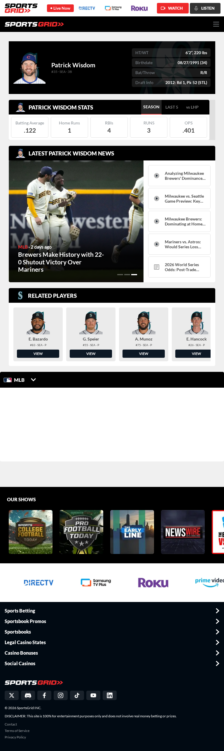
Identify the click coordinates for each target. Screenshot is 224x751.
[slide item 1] (120, 274)
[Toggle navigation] (216, 24)
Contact (11, 724)
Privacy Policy (15, 737)
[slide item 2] (127, 274)
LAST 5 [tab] (171, 107)
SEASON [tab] (151, 106)
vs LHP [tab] (192, 107)
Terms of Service (17, 731)
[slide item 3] (134, 274)
